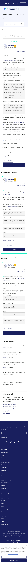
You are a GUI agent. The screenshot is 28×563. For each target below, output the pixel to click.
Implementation (5, 482)
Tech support (4, 527)
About (2, 503)
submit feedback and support (10, 4)
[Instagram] (10, 442)
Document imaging (5, 494)
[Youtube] (18, 442)
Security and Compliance (10, 543)
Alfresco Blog (5, 347)
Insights (3, 455)
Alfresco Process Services (9, 407)
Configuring (12, 147)
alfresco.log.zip (7, 152)
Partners (3, 506)
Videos (2, 473)
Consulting (3, 488)
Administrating (6, 147)
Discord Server (6, 413)
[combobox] (14, 24)
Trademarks (19, 543)
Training (3, 521)
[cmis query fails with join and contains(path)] (25, 257)
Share (22, 147)
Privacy (7, 540)
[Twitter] (7, 442)
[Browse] (3, 19)
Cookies (12, 540)
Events (2, 518)
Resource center (4, 464)
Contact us (14, 433)
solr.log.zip (6, 155)
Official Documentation (9, 409)
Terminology (4, 467)
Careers (3, 500)
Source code (6, 411)
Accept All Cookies (14, 560)
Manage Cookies (14, 557)
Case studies (4, 449)
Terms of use (18, 540)
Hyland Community (6, 14)
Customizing (17, 147)
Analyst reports (4, 452)
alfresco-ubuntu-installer (9, 60)
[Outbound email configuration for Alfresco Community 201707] (23, 257)
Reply (14, 165)
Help (16, 14)
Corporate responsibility (6, 509)
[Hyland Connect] (10, 9)
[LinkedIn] (14, 442)
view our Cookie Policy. (13, 554)
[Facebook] (3, 442)
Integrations (4, 458)
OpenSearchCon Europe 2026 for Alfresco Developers (14, 345)
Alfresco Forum (5, 30)
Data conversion (4, 491)
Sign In (22, 14)
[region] (14, 553)
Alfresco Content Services (12, 143)
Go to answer (14, 41)
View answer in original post (8, 240)
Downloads (3, 470)
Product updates (5, 476)
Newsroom (3, 512)
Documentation (4, 524)
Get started (23, 2)
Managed (3, 485)
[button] (4, 160)
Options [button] (26, 29)
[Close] (26, 545)
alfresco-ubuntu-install (12, 206)
